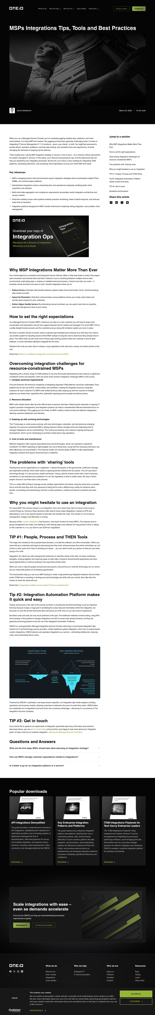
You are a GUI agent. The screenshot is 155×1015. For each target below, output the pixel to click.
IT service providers (43, 925)
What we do (42, 9)
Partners (110, 974)
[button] (55, 8)
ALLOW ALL (136, 994)
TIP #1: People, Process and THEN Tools (125, 174)
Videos (138, 974)
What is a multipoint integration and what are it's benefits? (44, 354)
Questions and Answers (118, 191)
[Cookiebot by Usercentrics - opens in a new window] (15, 1010)
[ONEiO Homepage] (16, 8)
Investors (110, 977)
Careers (110, 980)
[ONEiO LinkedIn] (22, 971)
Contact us (139, 9)
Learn (137, 977)
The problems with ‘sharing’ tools (122, 164)
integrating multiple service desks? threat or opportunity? (44, 585)
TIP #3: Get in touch (117, 186)
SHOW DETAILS (36, 1010)
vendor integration (31, 521)
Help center (139, 980)
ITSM (40, 144)
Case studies (81, 9)
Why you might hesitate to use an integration (127, 169)
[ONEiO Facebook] (10, 971)
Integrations (50, 977)
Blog (137, 971)
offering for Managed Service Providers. (66, 732)
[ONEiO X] (14, 971)
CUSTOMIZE (135, 1001)
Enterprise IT (21, 925)
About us (110, 971)
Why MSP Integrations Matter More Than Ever (125, 145)
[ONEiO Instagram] (18, 971)
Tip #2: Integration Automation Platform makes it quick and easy (124, 180)
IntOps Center (121, 9)
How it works (51, 974)
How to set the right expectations (122, 152)
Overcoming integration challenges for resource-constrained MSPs (124, 158)
